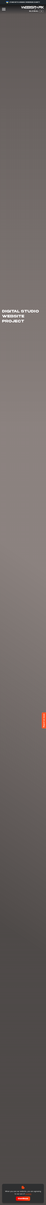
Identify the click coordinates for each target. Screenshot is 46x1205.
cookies (28, 1194)
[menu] (3, 9)
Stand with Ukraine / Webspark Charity (24, 2)
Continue (23, 1199)
